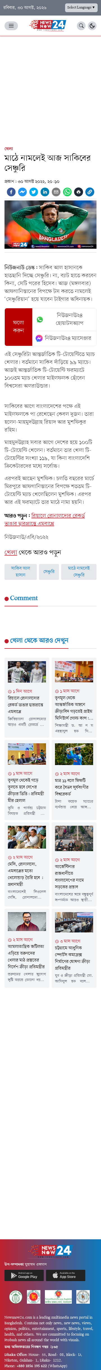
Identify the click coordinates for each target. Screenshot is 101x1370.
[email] (56, 191)
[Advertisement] (50, 90)
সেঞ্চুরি (48, 572)
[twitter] (33, 191)
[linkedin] (44, 191)
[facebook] (11, 191)
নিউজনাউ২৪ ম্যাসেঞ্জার (68, 338)
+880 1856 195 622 (32, 1366)
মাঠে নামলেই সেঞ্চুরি (79, 571)
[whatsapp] (67, 191)
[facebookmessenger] (22, 191)
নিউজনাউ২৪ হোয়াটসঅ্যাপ (70, 319)
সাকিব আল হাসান (20, 571)
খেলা (8, 149)
